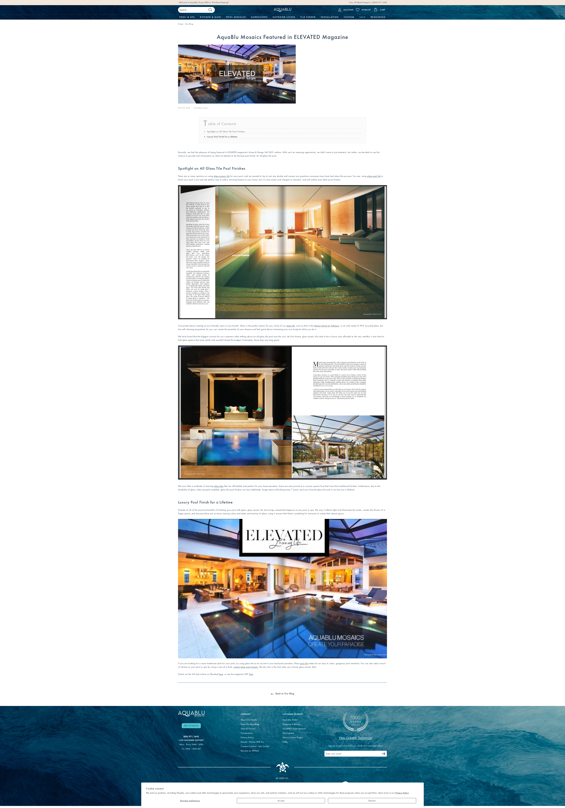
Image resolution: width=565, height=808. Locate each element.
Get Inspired (288, 733)
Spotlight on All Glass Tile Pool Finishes (226, 131)
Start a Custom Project (292, 737)
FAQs (285, 742)
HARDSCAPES (259, 17)
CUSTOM (349, 17)
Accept (281, 800)
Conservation (247, 733)
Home (180, 24)
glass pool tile (373, 176)
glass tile (290, 325)
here (221, 674)
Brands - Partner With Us (252, 742)
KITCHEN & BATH (210, 17)
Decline (371, 800)
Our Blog (189, 24)
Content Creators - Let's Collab (255, 746)
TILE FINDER (308, 17)
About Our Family (249, 719)
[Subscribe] (383, 754)
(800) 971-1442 (379, 3)
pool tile (304, 663)
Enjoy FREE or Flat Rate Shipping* (214, 3)
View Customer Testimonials (355, 737)
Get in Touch (191, 725)
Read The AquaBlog (250, 724)
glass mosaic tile (222, 176)
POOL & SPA (187, 17)
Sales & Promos (248, 728)
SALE (362, 17)
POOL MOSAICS (236, 17)
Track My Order (289, 719)
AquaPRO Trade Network (294, 728)
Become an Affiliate (250, 750)
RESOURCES (378, 17)
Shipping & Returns (291, 724)
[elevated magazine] (282, 657)
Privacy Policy (402, 793)
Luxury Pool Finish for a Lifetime (222, 136)
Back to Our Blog (284, 693)
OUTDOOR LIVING (284, 17)
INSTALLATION (330, 17)
